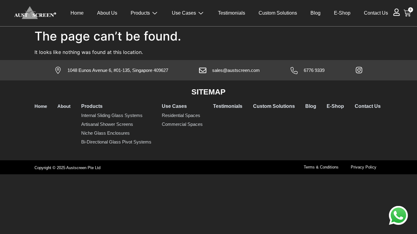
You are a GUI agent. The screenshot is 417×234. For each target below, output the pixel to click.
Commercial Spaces (182, 124)
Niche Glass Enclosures (105, 133)
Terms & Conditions (321, 167)
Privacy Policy (363, 167)
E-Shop (342, 13)
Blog (315, 13)
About (64, 106)
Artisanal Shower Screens (107, 124)
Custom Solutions (278, 13)
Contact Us (376, 13)
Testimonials (231, 13)
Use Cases (184, 13)
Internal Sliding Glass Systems (112, 115)
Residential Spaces (181, 115)
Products (140, 13)
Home (77, 13)
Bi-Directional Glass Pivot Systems (116, 141)
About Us (107, 13)
